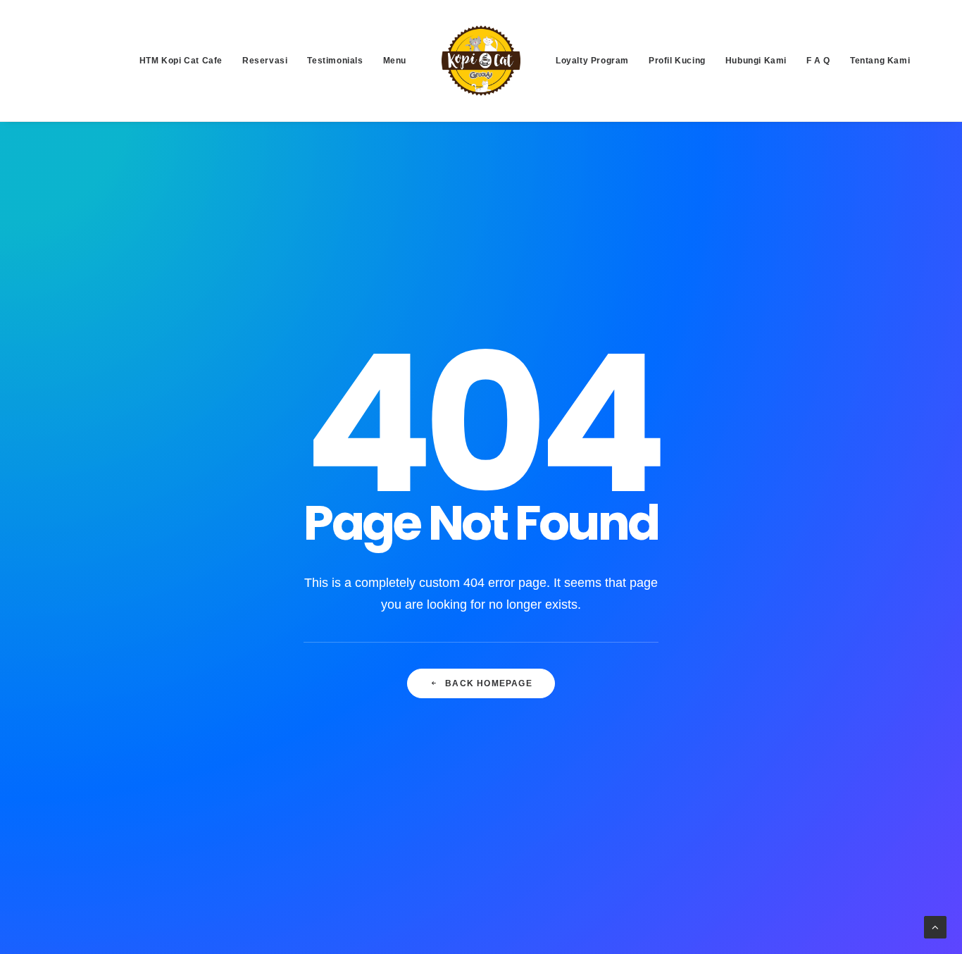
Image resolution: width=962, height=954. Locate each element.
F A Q (818, 61)
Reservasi (264, 61)
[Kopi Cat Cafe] (481, 60)
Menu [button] (394, 61)
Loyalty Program (592, 61)
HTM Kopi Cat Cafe (181, 61)
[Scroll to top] (935, 926)
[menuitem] (181, 60)
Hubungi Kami (756, 61)
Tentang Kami (880, 61)
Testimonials (335, 61)
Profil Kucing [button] (677, 61)
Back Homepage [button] (488, 683)
